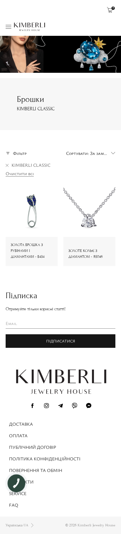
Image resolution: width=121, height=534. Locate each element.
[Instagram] (46, 406)
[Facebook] (32, 406)
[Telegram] (60, 406)
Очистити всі (20, 174)
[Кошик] (110, 10)
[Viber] (74, 406)
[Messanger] (88, 406)
